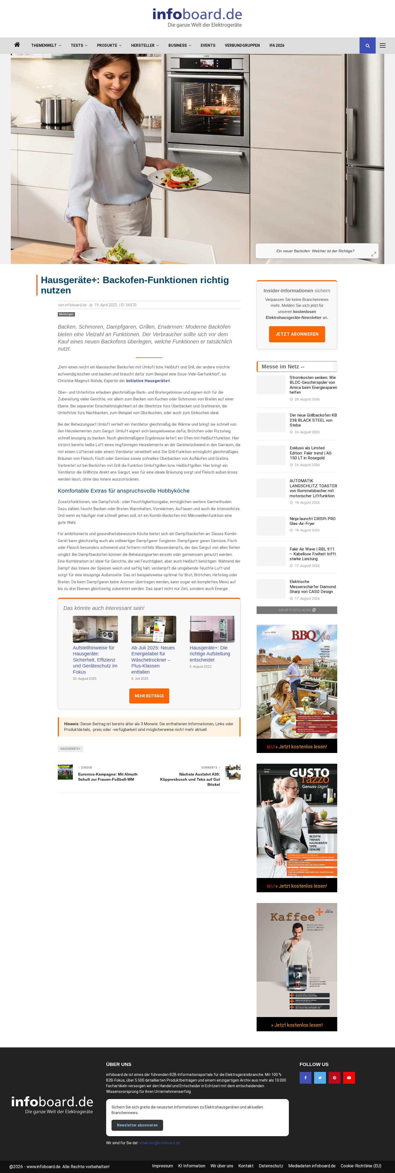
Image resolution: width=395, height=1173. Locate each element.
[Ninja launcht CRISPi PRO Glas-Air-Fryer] (271, 526)
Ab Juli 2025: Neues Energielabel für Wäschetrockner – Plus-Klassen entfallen (153, 660)
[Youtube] (349, 1078)
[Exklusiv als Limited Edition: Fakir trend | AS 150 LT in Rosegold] (271, 455)
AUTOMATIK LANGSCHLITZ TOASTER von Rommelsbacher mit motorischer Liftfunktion (313, 488)
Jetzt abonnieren (297, 334)
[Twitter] (320, 1078)
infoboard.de (76, 305)
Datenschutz (271, 1165)
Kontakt (246, 1165)
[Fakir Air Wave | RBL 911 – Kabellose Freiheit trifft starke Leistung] (271, 556)
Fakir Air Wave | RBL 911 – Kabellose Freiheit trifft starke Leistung (313, 554)
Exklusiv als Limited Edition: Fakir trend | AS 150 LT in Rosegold (311, 453)
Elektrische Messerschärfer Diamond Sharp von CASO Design (313, 586)
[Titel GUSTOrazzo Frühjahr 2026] (297, 877)
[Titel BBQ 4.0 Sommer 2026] (297, 737)
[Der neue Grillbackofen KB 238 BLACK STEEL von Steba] (271, 422)
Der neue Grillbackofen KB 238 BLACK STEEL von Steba (313, 420)
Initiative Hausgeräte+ (148, 380)
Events (208, 45)
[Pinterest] (334, 1078)
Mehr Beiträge (149, 696)
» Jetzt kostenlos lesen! (301, 746)
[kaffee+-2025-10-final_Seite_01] (297, 1016)
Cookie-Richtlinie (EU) (361, 1165)
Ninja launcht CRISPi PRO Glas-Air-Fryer (313, 521)
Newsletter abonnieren (137, 1125)
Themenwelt (44, 45)
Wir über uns (221, 1165)
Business (177, 45)
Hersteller (143, 45)
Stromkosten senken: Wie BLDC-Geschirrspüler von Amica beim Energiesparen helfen (313, 385)
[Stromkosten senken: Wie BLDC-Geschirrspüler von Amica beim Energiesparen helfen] (271, 384)
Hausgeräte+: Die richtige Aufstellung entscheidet (210, 654)
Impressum (162, 1165)
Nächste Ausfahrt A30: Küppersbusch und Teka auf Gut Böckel (190, 779)
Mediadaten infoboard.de (312, 1165)
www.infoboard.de (43, 1166)
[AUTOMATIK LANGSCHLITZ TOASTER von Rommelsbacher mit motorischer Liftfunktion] (271, 488)
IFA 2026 (277, 45)
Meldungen (66, 314)
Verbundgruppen (242, 45)
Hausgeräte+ (70, 748)
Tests (77, 45)
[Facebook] (305, 1078)
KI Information (191, 1165)
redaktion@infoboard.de (159, 1143)
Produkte (107, 45)
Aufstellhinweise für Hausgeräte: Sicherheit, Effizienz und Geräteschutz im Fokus (95, 660)
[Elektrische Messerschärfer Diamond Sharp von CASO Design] (271, 589)
